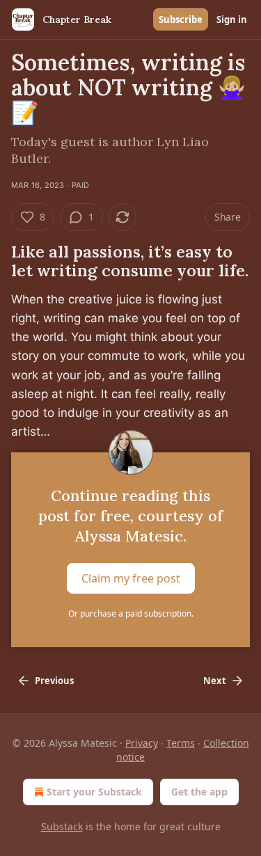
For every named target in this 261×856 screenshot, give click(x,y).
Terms (180, 743)
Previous (54, 680)
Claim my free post (130, 578)
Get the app (199, 791)
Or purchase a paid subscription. (130, 613)
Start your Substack (94, 791)
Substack (62, 826)
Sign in (231, 19)
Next (214, 680)
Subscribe (181, 19)
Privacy (141, 743)
